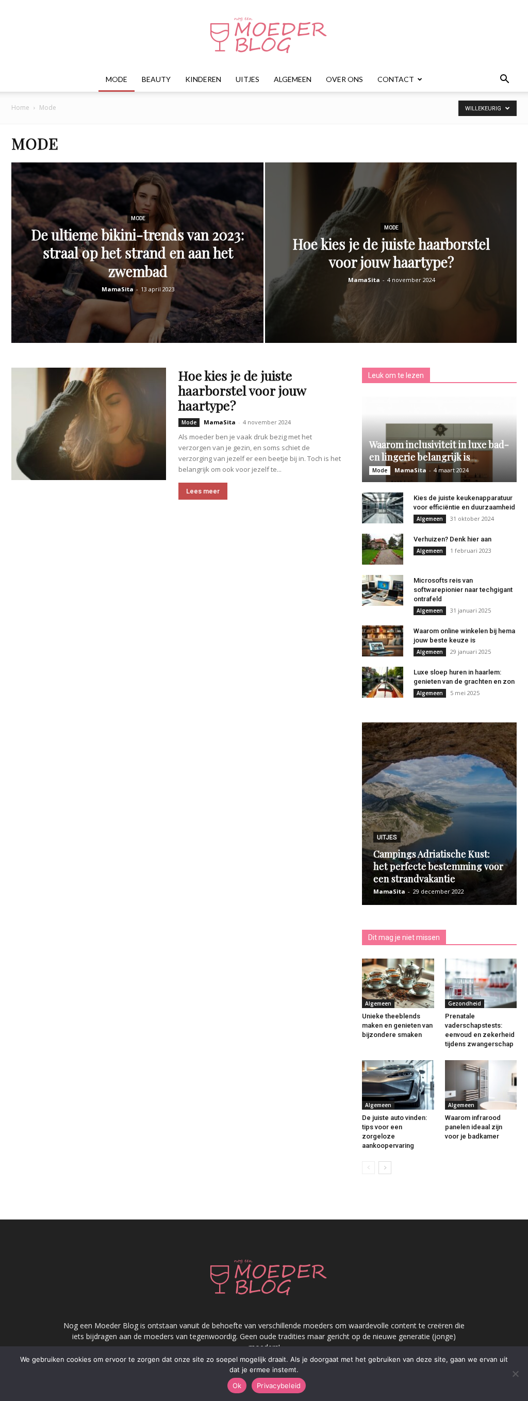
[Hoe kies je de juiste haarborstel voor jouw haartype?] (391, 271)
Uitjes (247, 79)
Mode (116, 79)
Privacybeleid (279, 1385)
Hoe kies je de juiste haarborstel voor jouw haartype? (242, 390)
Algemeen (292, 79)
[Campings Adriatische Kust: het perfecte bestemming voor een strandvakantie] (439, 813)
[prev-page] (368, 1167)
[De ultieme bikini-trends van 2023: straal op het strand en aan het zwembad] (137, 271)
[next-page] (384, 1167)
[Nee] (515, 1374)
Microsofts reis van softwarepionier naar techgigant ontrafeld (463, 589)
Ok (237, 1385)
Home (20, 107)
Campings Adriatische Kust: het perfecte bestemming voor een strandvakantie (438, 866)
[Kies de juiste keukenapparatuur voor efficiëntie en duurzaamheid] (382, 507)
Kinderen (203, 79)
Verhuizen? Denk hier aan (452, 539)
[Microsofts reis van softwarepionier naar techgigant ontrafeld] (382, 590)
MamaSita (118, 289)
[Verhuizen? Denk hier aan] (382, 549)
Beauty (156, 79)
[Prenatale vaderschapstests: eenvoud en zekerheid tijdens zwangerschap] (481, 983)
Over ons (344, 79)
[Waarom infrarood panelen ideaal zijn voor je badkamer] (481, 1085)
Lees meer (203, 491)
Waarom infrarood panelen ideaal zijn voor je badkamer (473, 1127)
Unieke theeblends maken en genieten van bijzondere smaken (397, 1025)
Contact (395, 79)
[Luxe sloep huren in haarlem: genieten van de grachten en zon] (382, 682)
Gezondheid (464, 1003)
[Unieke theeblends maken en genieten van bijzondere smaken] (398, 983)
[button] (504, 80)
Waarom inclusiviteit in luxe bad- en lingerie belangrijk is (439, 450)
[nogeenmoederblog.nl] (264, 34)
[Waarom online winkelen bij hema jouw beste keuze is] (382, 640)
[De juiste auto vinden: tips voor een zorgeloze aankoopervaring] (398, 1085)
